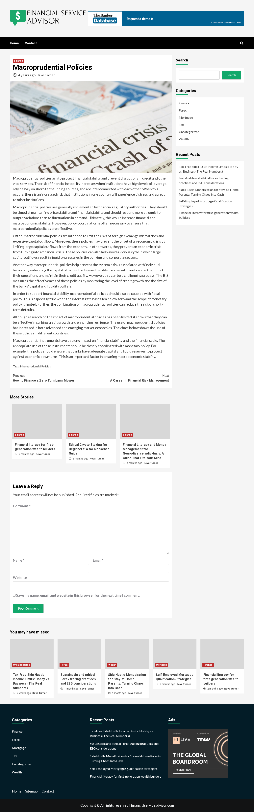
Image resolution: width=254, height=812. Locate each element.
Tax (181, 124)
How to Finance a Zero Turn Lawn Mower (43, 378)
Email (98, 560)
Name (18, 560)
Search (182, 59)
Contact (31, 43)
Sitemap (31, 791)
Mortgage (186, 117)
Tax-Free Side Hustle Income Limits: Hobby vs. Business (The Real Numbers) (208, 169)
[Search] (241, 43)
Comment (22, 506)
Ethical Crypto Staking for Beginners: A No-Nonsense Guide (89, 449)
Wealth (184, 139)
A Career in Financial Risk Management (139, 378)
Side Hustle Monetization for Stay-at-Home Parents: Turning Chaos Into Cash (209, 192)
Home (14, 43)
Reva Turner (43, 454)
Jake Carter (46, 75)
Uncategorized (189, 132)
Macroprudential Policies (35, 366)
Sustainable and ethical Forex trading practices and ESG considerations (204, 180)
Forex (183, 110)
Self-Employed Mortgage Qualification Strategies (205, 203)
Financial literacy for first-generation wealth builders (209, 215)
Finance (18, 60)
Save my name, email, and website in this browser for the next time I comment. (78, 595)
